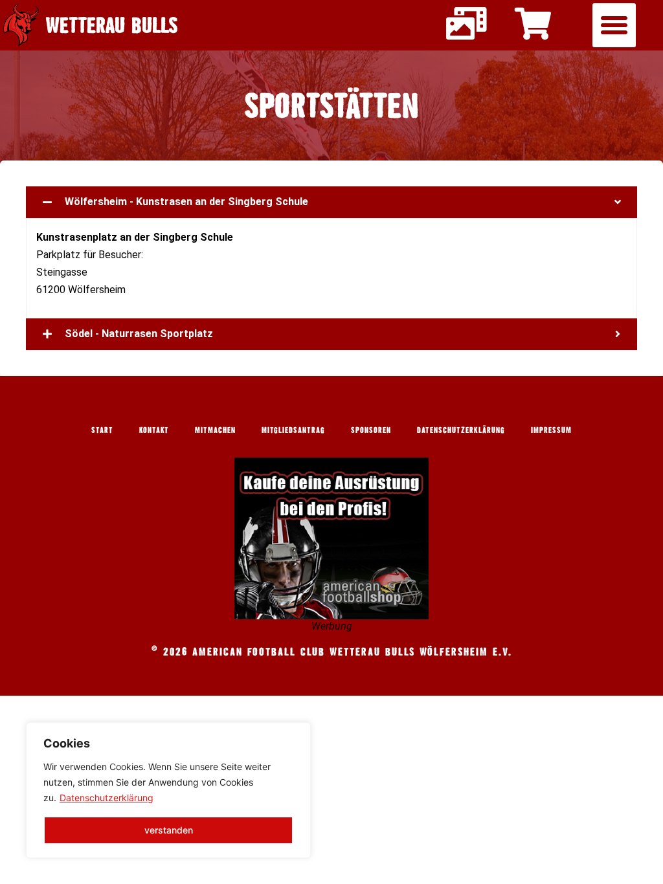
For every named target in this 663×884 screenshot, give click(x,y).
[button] (614, 25)
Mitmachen (215, 430)
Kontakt (154, 430)
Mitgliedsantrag (293, 430)
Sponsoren (371, 430)
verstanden (168, 829)
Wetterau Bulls (111, 25)
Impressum (551, 430)
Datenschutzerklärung (106, 797)
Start (102, 430)
